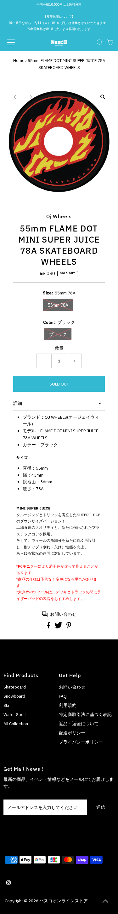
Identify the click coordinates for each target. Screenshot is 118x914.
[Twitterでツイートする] (58, 627)
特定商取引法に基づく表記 (85, 714)
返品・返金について (78, 723)
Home (19, 60)
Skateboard (14, 687)
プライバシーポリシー (81, 742)
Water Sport (15, 714)
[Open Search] (100, 42)
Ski (6, 705)
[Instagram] (8, 883)
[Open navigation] (16, 42)
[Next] (30, 97)
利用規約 (67, 705)
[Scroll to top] (105, 901)
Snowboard (14, 696)
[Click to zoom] (103, 97)
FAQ (63, 696)
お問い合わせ (63, 614)
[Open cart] (110, 42)
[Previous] (15, 97)
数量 (59, 348)
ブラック (58, 334)
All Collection (15, 723)
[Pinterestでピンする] (68, 627)
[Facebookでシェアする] (49, 627)
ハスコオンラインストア (63, 901)
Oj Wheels (59, 216)
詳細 (17, 403)
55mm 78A (58, 305)
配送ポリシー (72, 733)
